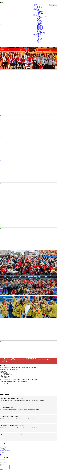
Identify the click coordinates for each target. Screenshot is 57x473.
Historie (38, 37)
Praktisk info (36, 9)
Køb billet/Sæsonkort (52, 3)
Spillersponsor (39, 25)
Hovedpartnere (39, 17)
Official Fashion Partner (41, 32)
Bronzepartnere (39, 21)
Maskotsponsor (39, 30)
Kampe (35, 4)
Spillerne (38, 6)
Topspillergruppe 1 (40, 26)
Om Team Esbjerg (37, 34)
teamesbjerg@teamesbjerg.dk (5, 450)
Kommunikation (39, 39)
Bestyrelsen (39, 41)
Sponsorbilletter (51, 4)
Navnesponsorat (39, 29)
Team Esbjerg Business (53, 5)
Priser (38, 10)
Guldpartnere (39, 19)
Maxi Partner (39, 18)
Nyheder (35, 8)
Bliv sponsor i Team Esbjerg (42, 16)
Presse (38, 40)
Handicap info (39, 12)
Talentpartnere (39, 23)
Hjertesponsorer (39, 24)
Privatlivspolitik (3, 459)
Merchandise (36, 14)
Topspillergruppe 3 (40, 28)
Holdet (35, 5)
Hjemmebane (39, 36)
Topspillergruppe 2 (40, 27)
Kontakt (38, 42)
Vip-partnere (39, 22)
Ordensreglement (40, 13)
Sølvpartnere (39, 20)
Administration (39, 38)
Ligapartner (39, 31)
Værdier (38, 35)
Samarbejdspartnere (37, 15)
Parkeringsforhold (40, 11)
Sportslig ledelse (39, 7)
